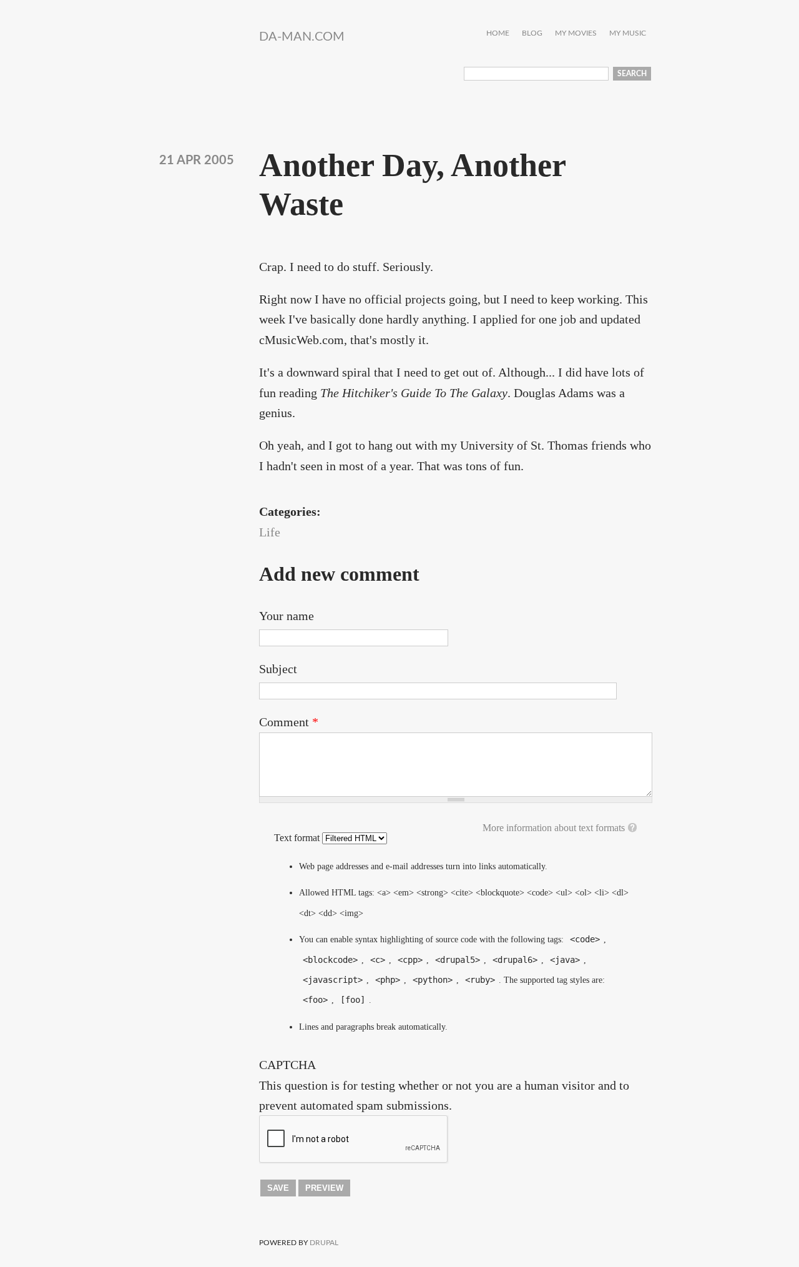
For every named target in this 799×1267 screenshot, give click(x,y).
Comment (288, 722)
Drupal (324, 1242)
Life (269, 532)
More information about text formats (554, 827)
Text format (298, 837)
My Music (627, 33)
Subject (278, 669)
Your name (286, 616)
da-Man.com (302, 37)
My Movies (576, 33)
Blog (532, 33)
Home (497, 33)
